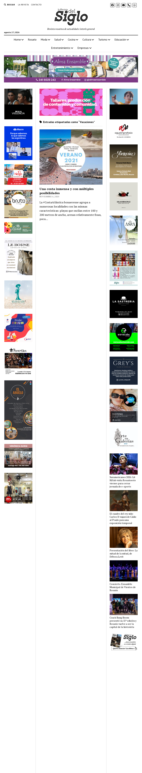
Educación (120, 39)
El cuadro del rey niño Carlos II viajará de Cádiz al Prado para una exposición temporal (123, 518)
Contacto (36, 4)
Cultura (86, 39)
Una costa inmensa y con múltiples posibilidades (66, 191)
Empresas (83, 48)
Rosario (32, 39)
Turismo (102, 39)
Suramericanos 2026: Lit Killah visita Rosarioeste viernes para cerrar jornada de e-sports (123, 482)
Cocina (71, 39)
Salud (57, 39)
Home (17, 39)
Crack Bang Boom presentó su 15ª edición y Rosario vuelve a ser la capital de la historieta (123, 622)
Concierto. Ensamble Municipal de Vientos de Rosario (123, 587)
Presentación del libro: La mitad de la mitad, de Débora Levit (123, 553)
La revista (23, 4)
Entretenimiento (60, 48)
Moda (44, 39)
